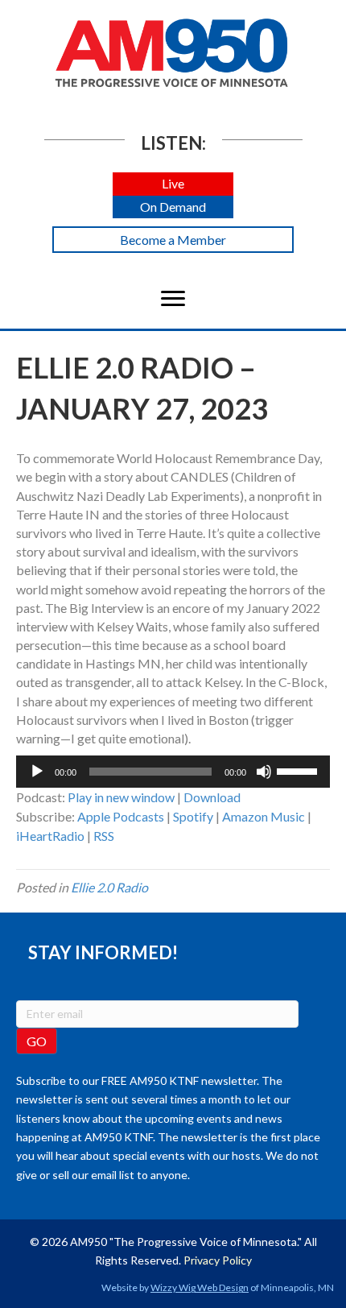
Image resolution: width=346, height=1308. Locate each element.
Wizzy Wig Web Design (199, 1287)
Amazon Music (263, 816)
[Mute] (264, 772)
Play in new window (121, 797)
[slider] (299, 769)
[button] (173, 184)
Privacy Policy (217, 1260)
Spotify (193, 816)
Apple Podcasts (120, 816)
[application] (173, 771)
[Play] (37, 772)
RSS (103, 835)
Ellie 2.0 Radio (109, 887)
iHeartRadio (50, 835)
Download (212, 797)
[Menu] (173, 299)
